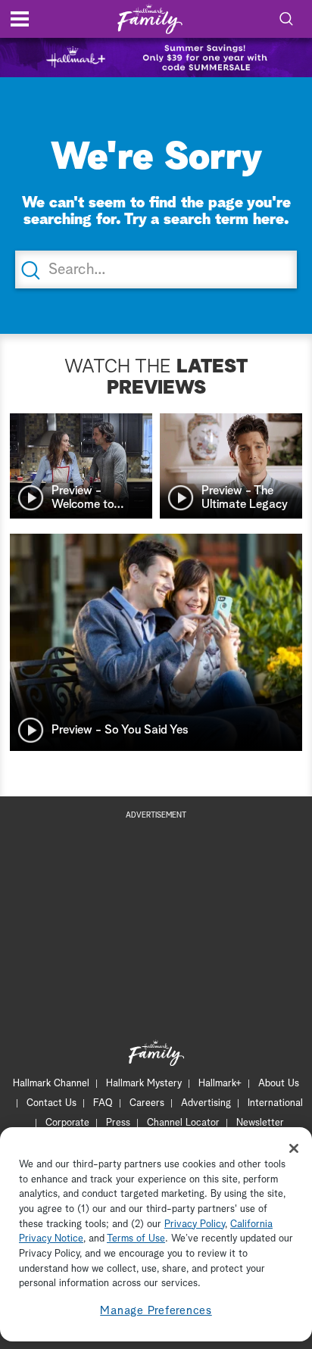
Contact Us (51, 1103)
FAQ (103, 1103)
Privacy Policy (194, 1224)
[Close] (293, 1148)
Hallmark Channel (51, 1084)
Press (118, 1123)
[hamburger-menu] (20, 19)
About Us (278, 1084)
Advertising (206, 1103)
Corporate (67, 1123)
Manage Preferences (156, 1310)
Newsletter (260, 1123)
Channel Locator (183, 1123)
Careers (146, 1103)
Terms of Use (136, 1239)
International (275, 1103)
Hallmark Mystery (144, 1084)
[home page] (150, 19)
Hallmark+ (220, 1084)
